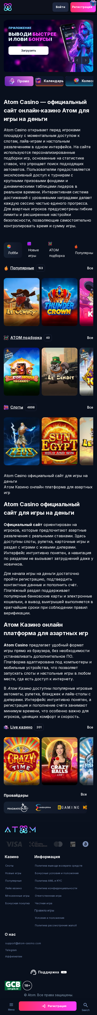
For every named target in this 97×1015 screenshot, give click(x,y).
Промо (23, 81)
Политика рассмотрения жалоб (56, 925)
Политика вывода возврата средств (58, 865)
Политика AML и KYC (48, 880)
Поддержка (48, 972)
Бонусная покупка (17, 903)
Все (90, 268)
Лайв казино (13, 888)
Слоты (9, 865)
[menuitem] (17, 865)
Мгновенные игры (17, 895)
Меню (11, 1009)
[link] (18, 807)
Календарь (54, 81)
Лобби (13, 253)
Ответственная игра (48, 895)
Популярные (13, 880)
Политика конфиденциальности (56, 888)
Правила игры (44, 910)
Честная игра (43, 903)
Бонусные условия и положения (57, 873)
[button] (78, 60)
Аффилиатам (13, 956)
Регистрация (82, 7)
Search (86, 1010)
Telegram (11, 950)
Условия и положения (49, 917)
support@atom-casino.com (23, 943)
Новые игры (33, 253)
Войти (60, 7)
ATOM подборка (57, 253)
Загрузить (28, 50)
